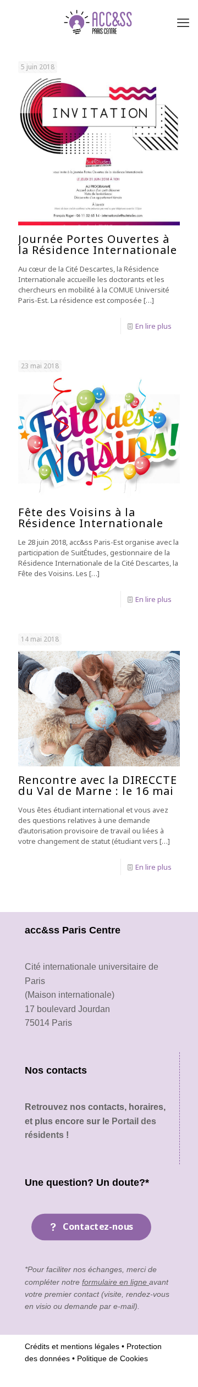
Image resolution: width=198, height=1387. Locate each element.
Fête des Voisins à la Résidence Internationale (90, 518)
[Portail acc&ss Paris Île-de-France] (99, 21)
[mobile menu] (183, 22)
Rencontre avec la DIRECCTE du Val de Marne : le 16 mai (97, 785)
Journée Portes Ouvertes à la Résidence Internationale (97, 244)
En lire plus (153, 326)
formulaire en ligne (115, 1282)
